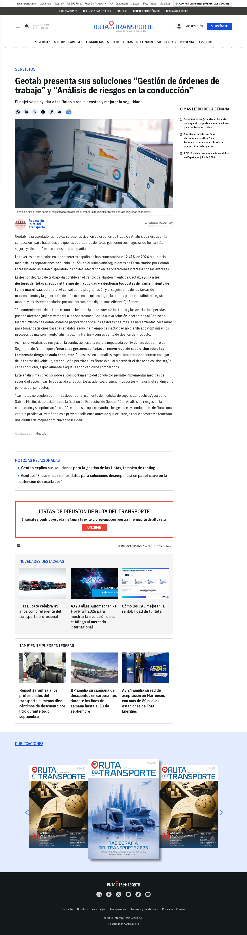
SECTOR (59, 42)
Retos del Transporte (95, 3)
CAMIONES (75, 42)
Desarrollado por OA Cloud (123, 924)
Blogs (145, 3)
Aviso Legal (98, 909)
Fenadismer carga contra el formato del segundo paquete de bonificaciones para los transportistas (205, 123)
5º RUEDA (113, 42)
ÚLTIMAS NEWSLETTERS (97, 11)
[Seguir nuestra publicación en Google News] (68, 112)
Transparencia (118, 909)
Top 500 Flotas (74, 3)
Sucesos (135, 3)
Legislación (45, 3)
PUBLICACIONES (68, 11)
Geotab (41, 433)
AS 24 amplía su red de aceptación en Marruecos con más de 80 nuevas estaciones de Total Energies (143, 701)
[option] (123, 809)
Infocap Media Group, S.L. (128, 918)
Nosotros (82, 909)
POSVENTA (187, 42)
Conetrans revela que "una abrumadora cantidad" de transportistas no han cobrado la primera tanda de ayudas (201, 140)
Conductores (122, 3)
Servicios (25, 69)
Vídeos (154, 3)
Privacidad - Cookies (173, 909)
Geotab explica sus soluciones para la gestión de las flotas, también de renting (88, 467)
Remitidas (165, 3)
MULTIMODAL (145, 42)
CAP (110, 3)
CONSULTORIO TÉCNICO (146, 11)
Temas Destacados (27, 3)
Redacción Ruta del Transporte (37, 224)
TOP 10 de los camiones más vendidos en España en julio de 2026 (204, 155)
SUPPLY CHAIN (166, 42)
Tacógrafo (59, 3)
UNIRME (94, 527)
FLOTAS (128, 42)
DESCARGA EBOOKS (177, 11)
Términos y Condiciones (144, 909)
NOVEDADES (42, 42)
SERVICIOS (205, 42)
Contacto (67, 909)
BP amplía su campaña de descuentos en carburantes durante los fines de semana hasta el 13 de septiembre (94, 701)
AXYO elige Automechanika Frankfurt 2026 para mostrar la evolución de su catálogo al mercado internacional (94, 616)
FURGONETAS (95, 42)
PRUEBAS (122, 11)
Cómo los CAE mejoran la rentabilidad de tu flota (143, 608)
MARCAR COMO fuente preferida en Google (203, 3)
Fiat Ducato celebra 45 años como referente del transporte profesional (40, 611)
